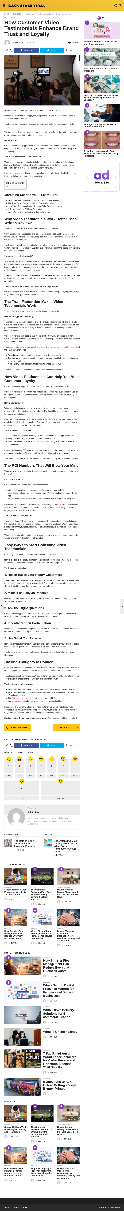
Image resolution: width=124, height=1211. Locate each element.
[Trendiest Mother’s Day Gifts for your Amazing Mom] (102, 31)
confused (60, 798)
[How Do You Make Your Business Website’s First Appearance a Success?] (102, 84)
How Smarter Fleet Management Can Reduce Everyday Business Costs (13, 934)
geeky (63, 776)
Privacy (15, 1207)
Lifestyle (8, 887)
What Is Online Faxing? (60, 1032)
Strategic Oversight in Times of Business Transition (100, 125)
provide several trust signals (66, 347)
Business (10, 18)
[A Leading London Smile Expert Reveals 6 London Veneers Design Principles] (102, 140)
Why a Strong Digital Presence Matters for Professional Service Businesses (41, 934)
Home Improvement (64, 887)
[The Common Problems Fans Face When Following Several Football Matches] (42, 876)
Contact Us (26, 1207)
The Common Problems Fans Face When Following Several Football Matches (41, 894)
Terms (7, 1207)
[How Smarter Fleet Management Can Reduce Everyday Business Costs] (15, 917)
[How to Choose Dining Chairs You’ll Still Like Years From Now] (68, 876)
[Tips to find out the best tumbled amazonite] (102, 57)
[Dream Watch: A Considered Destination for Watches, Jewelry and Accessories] (68, 917)
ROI (61, 505)
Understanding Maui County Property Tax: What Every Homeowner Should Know (66, 846)
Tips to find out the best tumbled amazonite (100, 69)
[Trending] (35, 869)
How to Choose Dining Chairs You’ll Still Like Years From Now (68, 893)
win (41, 776)
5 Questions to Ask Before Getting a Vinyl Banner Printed (59, 1085)
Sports (33, 887)
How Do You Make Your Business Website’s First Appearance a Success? (101, 97)
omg (30, 776)
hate (21, 798)
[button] (3, 5)
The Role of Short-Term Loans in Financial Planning (24, 843)
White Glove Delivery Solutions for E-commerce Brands (58, 1013)
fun (9, 776)
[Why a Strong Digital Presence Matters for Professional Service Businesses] (42, 917)
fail (51, 776)
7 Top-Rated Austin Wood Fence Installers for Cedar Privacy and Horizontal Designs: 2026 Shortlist (59, 1060)
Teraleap (8, 261)
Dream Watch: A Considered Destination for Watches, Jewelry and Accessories (68, 936)
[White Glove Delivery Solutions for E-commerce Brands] (22, 1015)
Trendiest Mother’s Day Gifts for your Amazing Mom (100, 43)
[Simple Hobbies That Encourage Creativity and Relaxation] (15, 876)
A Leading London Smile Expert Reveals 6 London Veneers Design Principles (101, 153)
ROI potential (17, 698)
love (75, 776)
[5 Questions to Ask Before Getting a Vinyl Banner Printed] (22, 1087)
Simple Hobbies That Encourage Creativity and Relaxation (15, 892)
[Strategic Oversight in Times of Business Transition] (102, 113)
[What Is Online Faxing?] (22, 1037)
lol (19, 776)
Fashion (60, 928)
